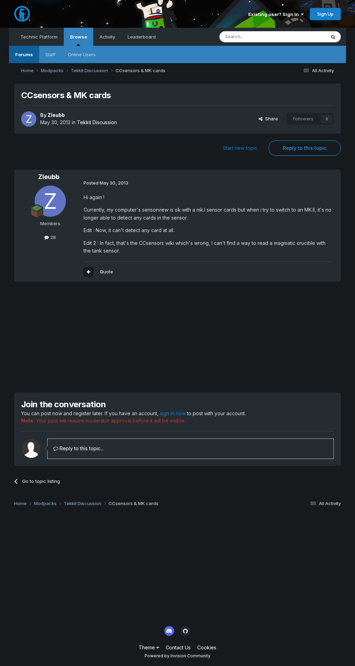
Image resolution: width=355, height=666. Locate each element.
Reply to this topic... (81, 448)
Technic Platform (39, 37)
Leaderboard (142, 37)
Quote (106, 271)
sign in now (172, 413)
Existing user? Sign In (274, 14)
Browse (78, 37)
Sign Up (325, 14)
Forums (24, 54)
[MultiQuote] (88, 272)
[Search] (333, 36)
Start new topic (240, 148)
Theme (147, 647)
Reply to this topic (305, 148)
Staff (50, 54)
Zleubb (56, 115)
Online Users (82, 54)
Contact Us (178, 647)
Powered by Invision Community (177, 655)
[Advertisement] (95, 337)
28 (52, 237)
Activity (107, 37)
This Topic (305, 36)
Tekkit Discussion (97, 122)
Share (270, 118)
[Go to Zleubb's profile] (28, 119)
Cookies (206, 647)
